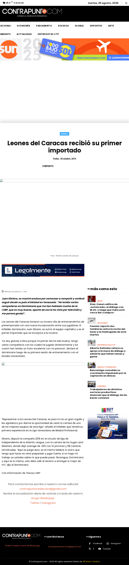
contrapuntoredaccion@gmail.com (43, 489)
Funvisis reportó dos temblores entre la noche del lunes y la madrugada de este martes (108, 330)
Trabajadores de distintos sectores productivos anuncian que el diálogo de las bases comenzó (108, 393)
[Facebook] (58, 166)
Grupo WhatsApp (43, 498)
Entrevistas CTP (106, 345)
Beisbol (64, 134)
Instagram (49, 503)
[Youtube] (99, 549)
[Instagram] (107, 544)
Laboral (101, 386)
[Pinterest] (73, 166)
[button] (126, 3)
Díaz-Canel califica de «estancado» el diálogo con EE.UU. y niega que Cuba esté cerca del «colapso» (107, 308)
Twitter (35, 503)
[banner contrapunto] (43, 279)
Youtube (106, 548)
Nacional (102, 323)
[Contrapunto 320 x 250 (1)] (107, 441)
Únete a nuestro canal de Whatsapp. (22, 545)
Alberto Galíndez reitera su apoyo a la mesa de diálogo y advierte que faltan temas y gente (107, 352)
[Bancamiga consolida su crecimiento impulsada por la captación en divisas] (92, 365)
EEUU (99, 301)
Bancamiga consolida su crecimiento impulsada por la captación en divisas (108, 373)
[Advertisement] (64, 97)
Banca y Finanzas (106, 367)
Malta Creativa (93, 561)
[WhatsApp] (81, 166)
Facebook (97, 543)
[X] (65, 166)
